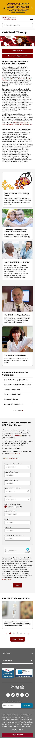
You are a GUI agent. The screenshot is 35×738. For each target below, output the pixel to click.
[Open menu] (31, 18)
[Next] (28, 633)
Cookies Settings (17, 729)
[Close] (33, 711)
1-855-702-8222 (17, 687)
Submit (17, 585)
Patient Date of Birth (12, 488)
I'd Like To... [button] (7, 653)
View (20, 10)
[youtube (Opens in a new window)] (27, 695)
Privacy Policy (7, 579)
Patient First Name (11, 472)
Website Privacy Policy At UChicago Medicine (16, 726)
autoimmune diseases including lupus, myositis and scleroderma (17, 123)
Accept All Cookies (17, 734)
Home (19, 507)
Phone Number (9, 511)
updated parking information (19, 11)
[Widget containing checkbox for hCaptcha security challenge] (17, 550)
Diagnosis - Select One (12, 464)
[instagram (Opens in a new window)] (22, 695)
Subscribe (27, 705)
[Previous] (7, 633)
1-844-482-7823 (16, 454)
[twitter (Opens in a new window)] (13, 695)
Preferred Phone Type (12, 504)
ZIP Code (7, 527)
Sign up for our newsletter (11, 702)
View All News (17, 639)
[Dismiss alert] (32, 8)
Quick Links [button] (7, 660)
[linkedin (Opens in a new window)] (17, 695)
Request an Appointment (17, 56)
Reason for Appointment (13, 535)
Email (6, 519)
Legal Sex (7, 496)
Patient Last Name (11, 480)
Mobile (10, 507)
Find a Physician (17, 50)
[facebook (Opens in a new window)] (8, 695)
